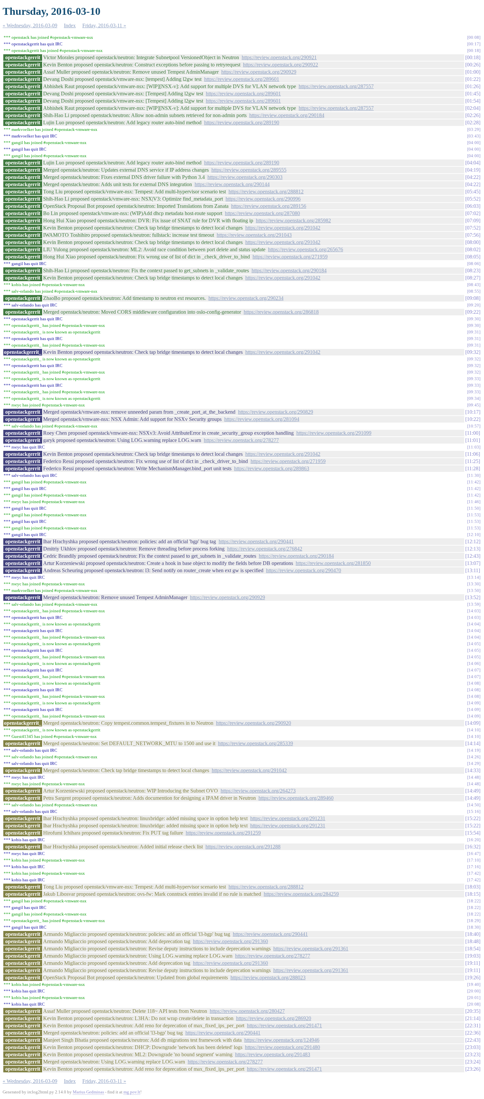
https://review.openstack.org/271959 (290, 256)
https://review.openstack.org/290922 (280, 64)
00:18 (474, 50)
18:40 (473, 934)
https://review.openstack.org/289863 (271, 468)
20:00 (474, 991)
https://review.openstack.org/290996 (263, 199)
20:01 (474, 997)
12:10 (474, 534)
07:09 (473, 220)
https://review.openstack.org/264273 (258, 791)
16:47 (474, 853)
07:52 (473, 228)
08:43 (474, 284)
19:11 (472, 963)
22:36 (473, 1033)
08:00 (473, 242)
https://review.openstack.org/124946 (281, 1040)
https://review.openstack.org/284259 (301, 894)
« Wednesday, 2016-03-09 (30, 25)
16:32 (473, 846)
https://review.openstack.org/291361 (310, 948)
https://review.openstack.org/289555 (248, 170)
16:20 (474, 839)
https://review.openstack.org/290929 (258, 72)
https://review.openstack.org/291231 (287, 818)
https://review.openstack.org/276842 (264, 548)
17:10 (474, 860)
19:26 (473, 977)
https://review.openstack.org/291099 (333, 433)
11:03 (474, 447)
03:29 (474, 129)
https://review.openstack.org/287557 (336, 86)
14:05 (474, 643)
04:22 (473, 177)
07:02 (473, 213)
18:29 (474, 920)
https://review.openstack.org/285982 (293, 220)
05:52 (473, 199)
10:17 (473, 412)
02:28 (473, 122)
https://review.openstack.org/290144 (232, 184)
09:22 (473, 312)
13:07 (473, 563)
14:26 (474, 756)
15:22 (473, 818)
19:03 (473, 956)
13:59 (474, 604)
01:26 (473, 86)
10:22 (473, 419)
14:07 (474, 670)
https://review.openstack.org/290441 (256, 541)
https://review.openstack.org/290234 (245, 298)
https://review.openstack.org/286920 (273, 1018)
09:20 (474, 305)
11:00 (472, 433)
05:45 (473, 191)
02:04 (473, 108)
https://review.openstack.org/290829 (275, 412)
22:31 (473, 1025)
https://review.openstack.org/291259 (223, 833)
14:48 (474, 777)
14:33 (473, 770)
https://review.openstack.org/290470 (303, 570)
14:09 (474, 702)
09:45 (474, 405)
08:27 (473, 278)
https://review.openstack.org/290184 (286, 115)
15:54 (473, 833)
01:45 (473, 93)
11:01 (472, 440)
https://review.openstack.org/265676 (305, 249)
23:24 (473, 1061)
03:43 (474, 136)
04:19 (473, 170)
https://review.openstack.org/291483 (272, 1054)
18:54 (473, 948)
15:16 (474, 811)
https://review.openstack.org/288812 (266, 191)
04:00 (474, 142)
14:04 (474, 624)
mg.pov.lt (131, 1091)
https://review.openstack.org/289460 (296, 798)
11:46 (474, 501)
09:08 (473, 298)
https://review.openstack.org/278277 (241, 440)
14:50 (474, 804)
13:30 (474, 583)
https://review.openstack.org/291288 (243, 846)
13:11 (472, 570)
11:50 (474, 508)
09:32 (473, 352)
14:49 (473, 791)
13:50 (474, 590)
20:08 (474, 1004)
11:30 (474, 475)
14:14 (473, 743)
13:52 (473, 597)
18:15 (473, 894)
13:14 (474, 577)
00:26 (473, 64)
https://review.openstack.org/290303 (244, 177)
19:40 (474, 984)
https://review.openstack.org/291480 (282, 1047)
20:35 (473, 1011)
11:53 (474, 514)
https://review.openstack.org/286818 (281, 312)
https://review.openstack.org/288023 (268, 977)
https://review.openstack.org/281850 (333, 563)
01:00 (473, 72)
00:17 (474, 43)
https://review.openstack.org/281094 (261, 419)
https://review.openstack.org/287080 (262, 213)
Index (70, 25)
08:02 (473, 249)
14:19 (474, 750)
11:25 (472, 461)
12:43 (473, 556)
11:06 (472, 454)
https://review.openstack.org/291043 (254, 235)
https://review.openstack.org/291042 (282, 228)
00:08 (474, 37)
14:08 (474, 683)
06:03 (473, 206)
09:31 (474, 332)
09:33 (474, 378)
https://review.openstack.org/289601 (241, 79)
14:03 (474, 610)
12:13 (473, 548)
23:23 (473, 1054)
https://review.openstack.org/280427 (247, 1011)
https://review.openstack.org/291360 (230, 941)
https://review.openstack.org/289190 (241, 122)
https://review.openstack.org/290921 (279, 57)
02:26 (473, 115)
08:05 (473, 256)
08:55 (474, 291)
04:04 (473, 162)
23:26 (473, 1069)
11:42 (474, 481)
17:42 (474, 873)
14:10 (474, 729)
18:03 (473, 887)
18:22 (474, 900)
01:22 (473, 79)
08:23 (473, 270)
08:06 (474, 263)
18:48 (473, 941)
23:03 (473, 1047)
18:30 (474, 927)
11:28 (472, 468)
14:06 (474, 663)
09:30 (474, 318)
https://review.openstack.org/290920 (253, 723)
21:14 (473, 1018)
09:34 (474, 398)
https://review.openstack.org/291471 (284, 1025)
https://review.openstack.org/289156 (268, 206)
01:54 (473, 101)
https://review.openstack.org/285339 (255, 743)
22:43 (473, 1040)
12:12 (473, 541)
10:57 (474, 426)
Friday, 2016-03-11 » (104, 25)
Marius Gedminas (88, 1091)
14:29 (474, 763)
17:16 (474, 866)
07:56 (473, 235)
